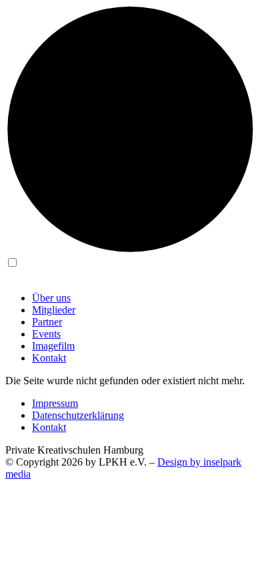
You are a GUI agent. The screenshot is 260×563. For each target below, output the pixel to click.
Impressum (55, 403)
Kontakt (49, 358)
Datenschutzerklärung (78, 415)
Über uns (51, 298)
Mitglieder (53, 310)
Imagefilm (53, 346)
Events (46, 334)
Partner (47, 322)
